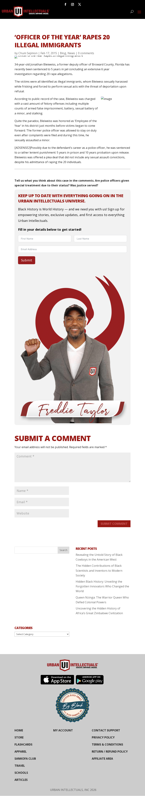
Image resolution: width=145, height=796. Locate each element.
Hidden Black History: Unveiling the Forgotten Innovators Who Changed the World (102, 586)
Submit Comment (114, 524)
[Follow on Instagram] (72, 4)
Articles (21, 780)
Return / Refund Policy (110, 751)
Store (19, 737)
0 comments (86, 53)
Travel (19, 766)
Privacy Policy (103, 737)
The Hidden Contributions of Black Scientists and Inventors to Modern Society (99, 570)
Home (18, 730)
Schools (21, 773)
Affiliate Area (102, 759)
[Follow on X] (79, 4)
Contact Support (106, 730)
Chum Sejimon (27, 53)
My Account (63, 730)
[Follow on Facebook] (65, 4)
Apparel (20, 751)
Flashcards (23, 744)
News (71, 53)
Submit (26, 260)
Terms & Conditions (107, 744)
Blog (63, 53)
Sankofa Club (25, 759)
